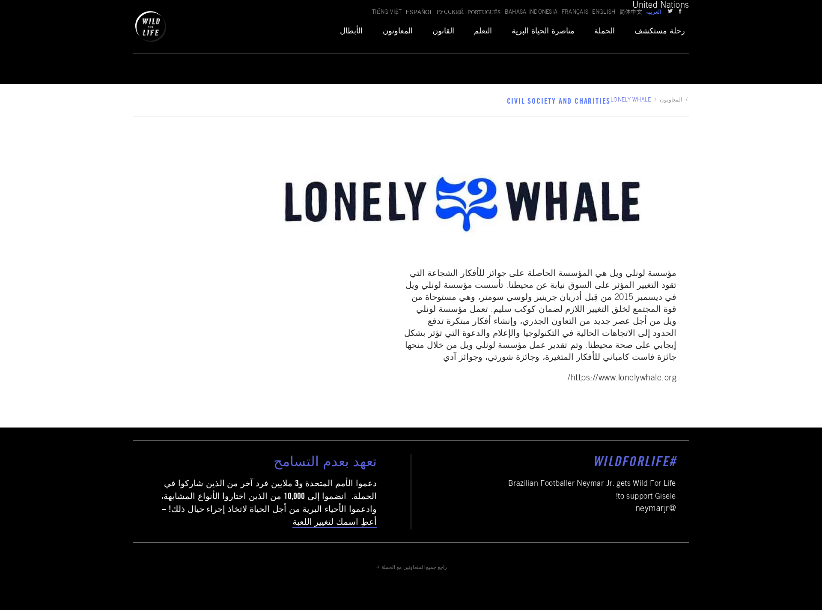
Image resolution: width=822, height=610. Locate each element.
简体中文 (630, 12)
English (603, 12)
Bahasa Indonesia (531, 12)
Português (484, 12)
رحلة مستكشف (659, 32)
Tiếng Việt (387, 12)
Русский (450, 12)
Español (419, 12)
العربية (653, 12)
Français (575, 12)
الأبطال (351, 32)
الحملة (604, 32)
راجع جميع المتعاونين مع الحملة (414, 567)
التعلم (483, 32)
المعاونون (398, 32)
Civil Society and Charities (559, 102)
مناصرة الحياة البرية (543, 32)
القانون (443, 32)
